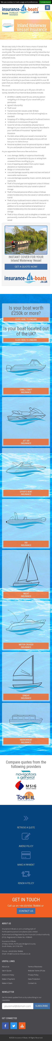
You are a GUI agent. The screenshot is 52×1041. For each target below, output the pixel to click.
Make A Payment (8, 979)
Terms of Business (35, 966)
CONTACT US (26, 910)
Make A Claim (7, 983)
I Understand (45, 2)
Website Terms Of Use (36, 970)
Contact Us (32, 983)
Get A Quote (6, 970)
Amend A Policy (8, 975)
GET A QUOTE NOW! (26, 266)
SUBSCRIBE (41, 1005)
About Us (5, 966)
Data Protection (34, 979)
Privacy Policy (33, 975)
